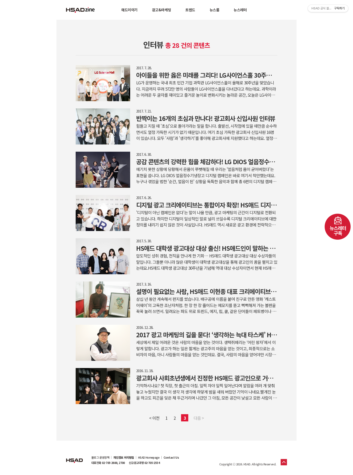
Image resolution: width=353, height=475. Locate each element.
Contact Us (171, 457)
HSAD (74, 457)
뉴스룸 (214, 9)
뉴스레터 (240, 9)
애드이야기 (129, 9)
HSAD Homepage (148, 457)
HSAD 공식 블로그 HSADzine (80, 10)
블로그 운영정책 (100, 457)
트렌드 (190, 9)
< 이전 (154, 418)
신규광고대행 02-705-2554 (144, 462)
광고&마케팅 (161, 9)
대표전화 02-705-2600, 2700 (108, 462)
